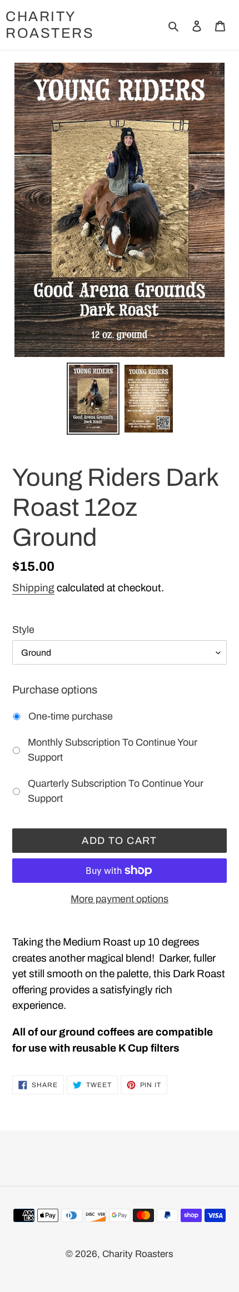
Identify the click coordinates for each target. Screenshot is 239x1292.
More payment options (119, 898)
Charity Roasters (50, 25)
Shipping (33, 588)
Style (23, 629)
